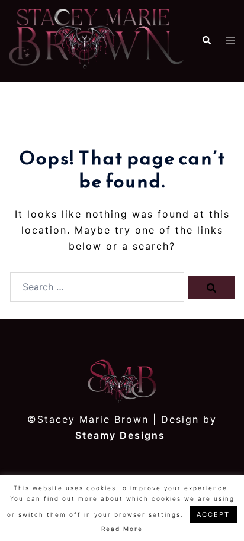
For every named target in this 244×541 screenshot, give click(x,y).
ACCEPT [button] (213, 514)
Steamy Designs (122, 435)
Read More (122, 528)
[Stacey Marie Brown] (96, 40)
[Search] (211, 287)
